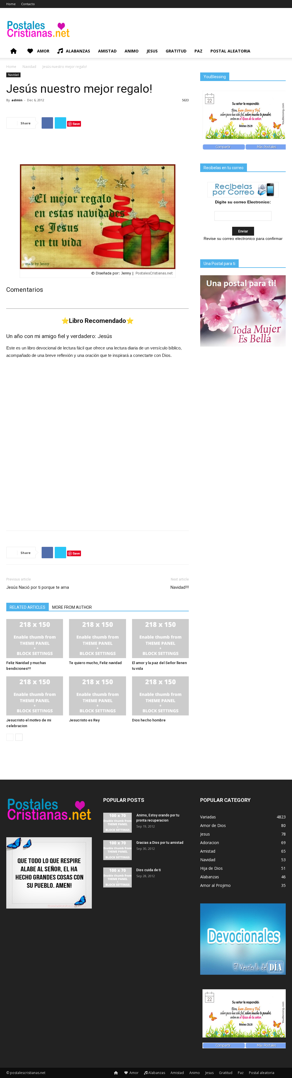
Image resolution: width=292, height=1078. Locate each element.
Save (76, 124)
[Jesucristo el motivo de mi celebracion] (34, 695)
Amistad (107, 51)
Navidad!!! (180, 587)
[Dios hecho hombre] (160, 695)
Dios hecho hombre (149, 720)
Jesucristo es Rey (84, 720)
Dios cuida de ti (148, 870)
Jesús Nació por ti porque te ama (37, 587)
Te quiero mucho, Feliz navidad (95, 663)
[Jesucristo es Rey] (97, 695)
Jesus (152, 51)
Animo (132, 51)
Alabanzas (78, 51)
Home (11, 4)
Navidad (29, 66)
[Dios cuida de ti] (117, 877)
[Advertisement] (97, 147)
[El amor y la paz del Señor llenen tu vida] (160, 638)
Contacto (28, 4)
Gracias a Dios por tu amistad (159, 843)
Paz (198, 51)
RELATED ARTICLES (27, 607)
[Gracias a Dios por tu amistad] (117, 850)
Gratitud (176, 51)
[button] (279, 51)
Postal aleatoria (230, 51)
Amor (42, 51)
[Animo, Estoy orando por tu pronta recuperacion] (117, 823)
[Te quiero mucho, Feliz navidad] (97, 638)
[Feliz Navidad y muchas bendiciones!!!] (34, 638)
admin (17, 100)
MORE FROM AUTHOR (72, 607)
